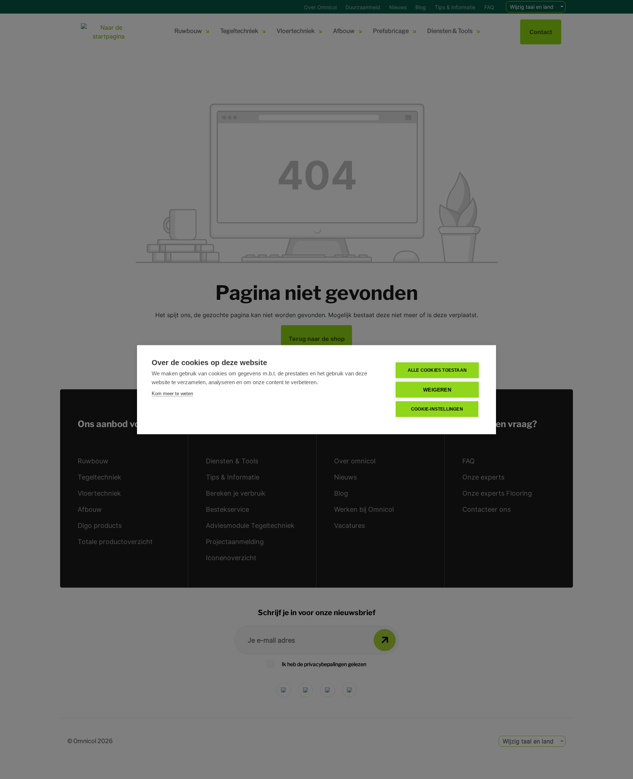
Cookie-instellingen (437, 409)
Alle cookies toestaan (437, 370)
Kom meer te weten (172, 393)
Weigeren (437, 389)
